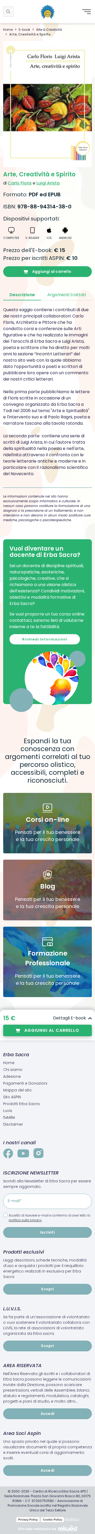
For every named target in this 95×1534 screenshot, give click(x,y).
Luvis (7, 1110)
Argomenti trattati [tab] (66, 295)
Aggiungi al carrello (51, 271)
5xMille (9, 1117)
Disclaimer (13, 1124)
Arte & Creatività (49, 29)
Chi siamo (12, 1069)
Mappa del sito (17, 1090)
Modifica (72, 1519)
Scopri (47, 1289)
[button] (8, 11)
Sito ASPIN (12, 1097)
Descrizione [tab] (22, 295)
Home (8, 29)
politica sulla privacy (25, 1220)
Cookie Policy (52, 1519)
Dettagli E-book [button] (69, 1018)
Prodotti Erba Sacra (21, 1103)
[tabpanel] (47, 392)
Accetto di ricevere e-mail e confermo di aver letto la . (49, 1217)
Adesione (12, 1076)
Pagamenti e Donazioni (25, 1083)
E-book (24, 29)
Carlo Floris (20, 183)
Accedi (47, 1413)
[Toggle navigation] (86, 11)
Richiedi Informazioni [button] (44, 639)
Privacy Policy (28, 1519)
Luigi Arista (48, 183)
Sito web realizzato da (37, 1529)
